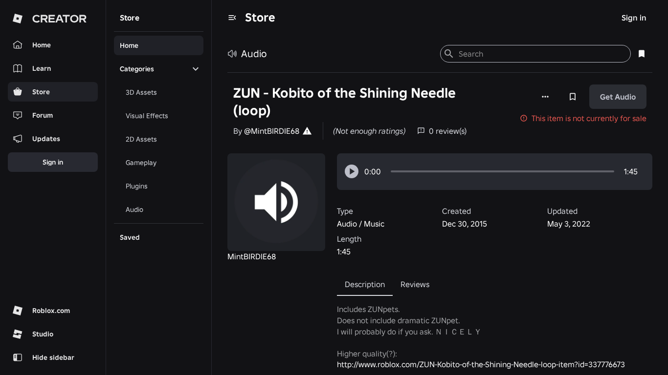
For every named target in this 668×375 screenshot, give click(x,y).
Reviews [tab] (415, 284)
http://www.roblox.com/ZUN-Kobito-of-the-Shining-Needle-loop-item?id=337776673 (481, 364)
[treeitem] (158, 45)
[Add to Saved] (572, 96)
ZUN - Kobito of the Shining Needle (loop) (344, 101)
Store (260, 17)
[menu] (232, 17)
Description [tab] (365, 284)
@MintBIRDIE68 (271, 131)
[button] (351, 171)
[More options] (545, 96)
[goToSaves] (641, 53)
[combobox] (541, 54)
